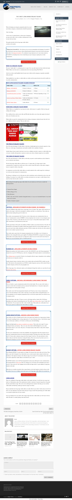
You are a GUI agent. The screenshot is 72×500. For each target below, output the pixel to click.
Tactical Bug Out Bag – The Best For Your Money (10, 443)
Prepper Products (35, 18)
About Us (52, 6)
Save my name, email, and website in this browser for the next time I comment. (24, 474)
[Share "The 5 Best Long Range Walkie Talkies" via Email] (38, 404)
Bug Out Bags (36, 6)
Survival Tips (58, 52)
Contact (60, 6)
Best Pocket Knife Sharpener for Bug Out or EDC (46, 444)
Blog (45, 6)
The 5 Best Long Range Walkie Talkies (17, 1)
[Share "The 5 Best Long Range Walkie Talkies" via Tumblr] (27, 404)
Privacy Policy (40, 499)
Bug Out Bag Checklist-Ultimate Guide (60, 29)
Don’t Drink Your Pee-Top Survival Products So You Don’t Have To (22, 443)
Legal (67, 6)
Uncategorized (59, 54)
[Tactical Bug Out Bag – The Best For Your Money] (10, 437)
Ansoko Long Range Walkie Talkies (14, 98)
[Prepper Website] (61, 61)
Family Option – (26, 281)
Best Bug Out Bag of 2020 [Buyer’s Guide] (61, 36)
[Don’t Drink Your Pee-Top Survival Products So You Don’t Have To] (22, 437)
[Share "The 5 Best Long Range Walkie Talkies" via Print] (40, 404)
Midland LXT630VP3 (11, 91)
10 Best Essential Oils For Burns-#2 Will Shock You (34, 443)
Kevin (21, 18)
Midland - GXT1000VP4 (12, 88)
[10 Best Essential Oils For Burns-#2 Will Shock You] (34, 437)
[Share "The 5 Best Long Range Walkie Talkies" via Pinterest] (29, 404)
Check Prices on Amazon (28, 62)
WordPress (20, 496)
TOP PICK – (25, 207)
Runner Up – (21, 249)
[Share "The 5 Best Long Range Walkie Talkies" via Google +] (25, 404)
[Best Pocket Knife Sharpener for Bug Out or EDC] (46, 437)
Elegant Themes (11, 496)
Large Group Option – (22, 315)
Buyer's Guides (59, 43)
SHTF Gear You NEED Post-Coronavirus (61, 33)
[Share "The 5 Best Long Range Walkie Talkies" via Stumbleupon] (36, 404)
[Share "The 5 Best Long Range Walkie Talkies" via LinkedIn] (31, 404)
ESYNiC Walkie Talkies (12, 102)
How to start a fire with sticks (60, 21)
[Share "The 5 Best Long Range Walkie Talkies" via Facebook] (20, 404)
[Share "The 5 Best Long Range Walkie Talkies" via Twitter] (22, 404)
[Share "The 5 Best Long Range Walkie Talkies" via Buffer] (34, 404)
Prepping (57, 49)
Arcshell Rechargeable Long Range (14, 93)
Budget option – (23, 350)
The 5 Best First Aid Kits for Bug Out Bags (61, 25)
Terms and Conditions (33, 499)
